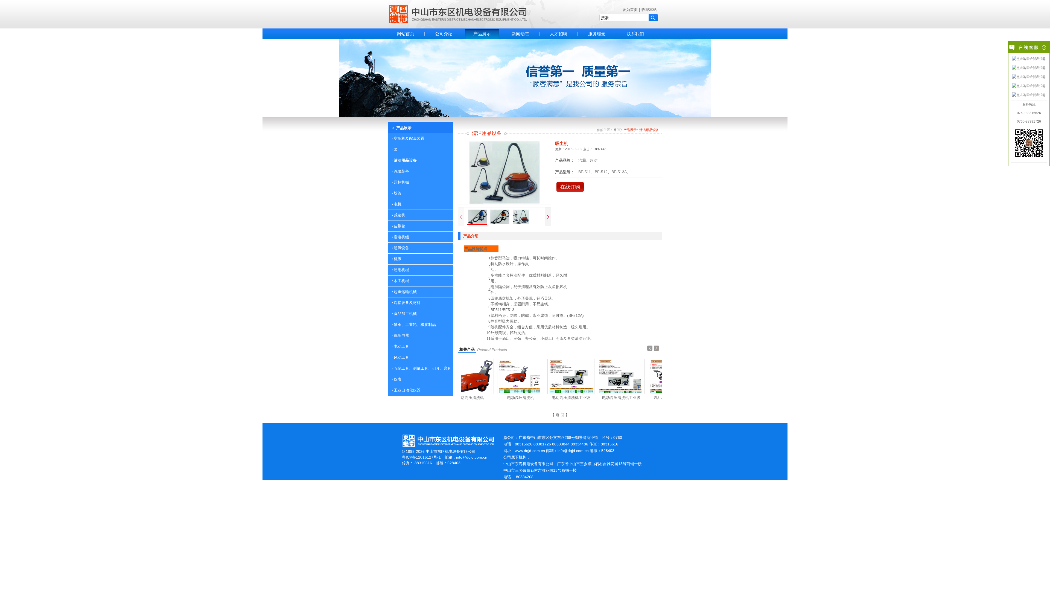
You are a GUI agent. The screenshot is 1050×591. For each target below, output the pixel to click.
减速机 (399, 215)
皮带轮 (399, 226)
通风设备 (401, 248)
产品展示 (482, 33)
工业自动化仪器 (407, 390)
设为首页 (630, 9)
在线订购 (570, 187)
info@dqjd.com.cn (471, 457)
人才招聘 (558, 33)
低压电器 (401, 335)
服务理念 (597, 33)
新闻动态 (520, 33)
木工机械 (401, 281)
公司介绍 (444, 33)
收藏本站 (649, 9)
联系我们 (635, 33)
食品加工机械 (405, 313)
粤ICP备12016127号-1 (421, 457)
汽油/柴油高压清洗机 (637, 397)
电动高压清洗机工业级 (536, 397)
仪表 (397, 379)
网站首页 (405, 33)
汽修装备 (401, 171)
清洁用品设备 (405, 160)
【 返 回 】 (560, 415)
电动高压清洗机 (485, 397)
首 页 (617, 130)
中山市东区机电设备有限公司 (458, 14)
